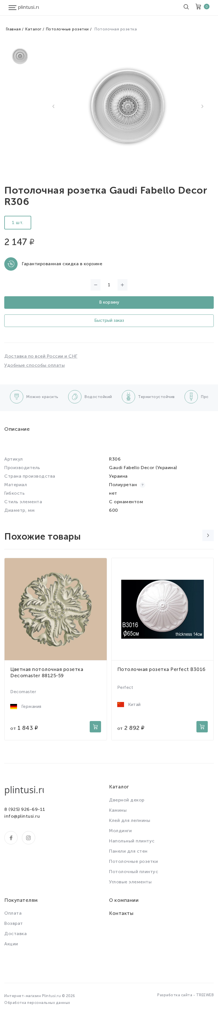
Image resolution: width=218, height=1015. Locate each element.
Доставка (15, 933)
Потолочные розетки (67, 29)
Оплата (13, 913)
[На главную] (28, 7)
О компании (124, 900)
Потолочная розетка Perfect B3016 (161, 669)
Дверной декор (126, 800)
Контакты (121, 913)
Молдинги (120, 830)
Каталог (33, 29)
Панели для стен (128, 851)
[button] (53, 106)
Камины (118, 810)
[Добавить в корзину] (95, 726)
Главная (13, 29)
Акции (11, 943)
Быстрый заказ (109, 320)
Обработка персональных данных (37, 1002)
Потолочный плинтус (133, 871)
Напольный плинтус (132, 841)
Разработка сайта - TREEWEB (185, 995)
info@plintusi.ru (22, 816)
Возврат (13, 923)
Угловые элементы (130, 881)
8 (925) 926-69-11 (24, 809)
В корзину (109, 302)
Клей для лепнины (129, 820)
